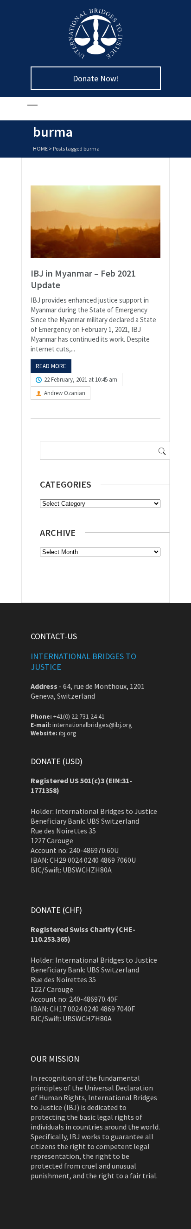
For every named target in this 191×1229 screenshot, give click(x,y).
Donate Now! (96, 78)
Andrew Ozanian (64, 393)
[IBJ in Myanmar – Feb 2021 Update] (95, 221)
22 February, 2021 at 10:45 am (80, 379)
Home (40, 148)
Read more (51, 366)
